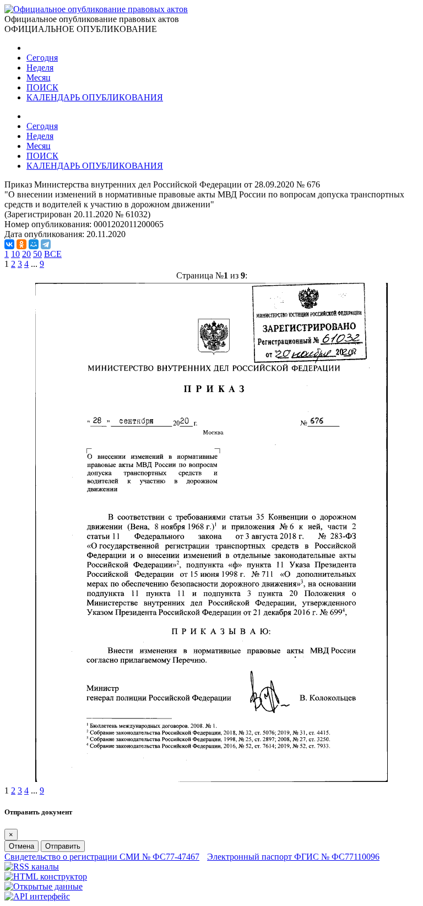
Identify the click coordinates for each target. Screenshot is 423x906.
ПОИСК (42, 87)
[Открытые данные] (43, 886)
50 (37, 254)
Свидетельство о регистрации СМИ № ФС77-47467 (101, 856)
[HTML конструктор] (45, 876)
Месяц (38, 77)
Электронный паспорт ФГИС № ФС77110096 (293, 856)
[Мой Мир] (34, 244)
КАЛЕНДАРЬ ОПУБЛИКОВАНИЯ (94, 97)
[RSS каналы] (31, 866)
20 (26, 254)
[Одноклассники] (21, 244)
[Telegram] (46, 244)
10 (15, 254)
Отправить (62, 846)
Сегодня (42, 57)
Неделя (39, 67)
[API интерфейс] (37, 896)
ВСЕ (53, 254)
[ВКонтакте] (9, 244)
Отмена (21, 846)
